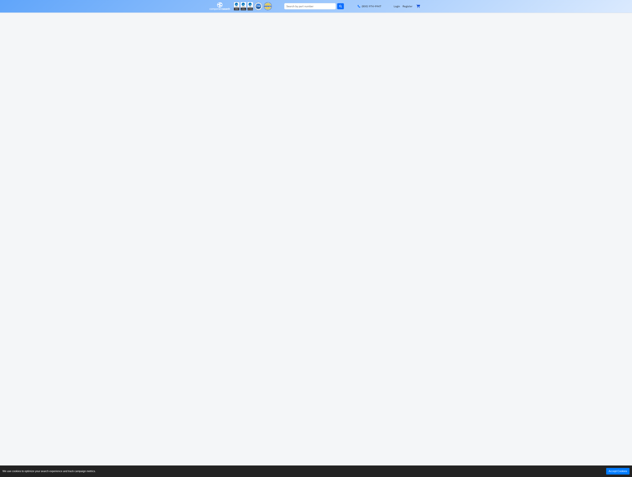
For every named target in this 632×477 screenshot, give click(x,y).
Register (407, 6)
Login (397, 6)
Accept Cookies (618, 471)
